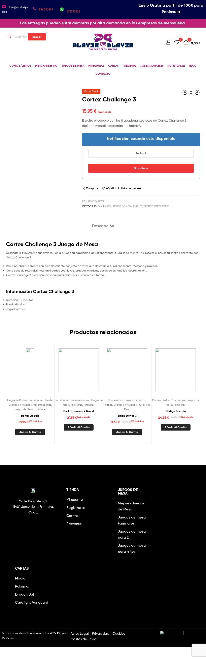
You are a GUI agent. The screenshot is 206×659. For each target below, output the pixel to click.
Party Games (36, 400)
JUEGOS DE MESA (72, 65)
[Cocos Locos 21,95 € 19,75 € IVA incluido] (197, 92)
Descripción (103, 225)
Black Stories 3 (127, 415)
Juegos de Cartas (16, 400)
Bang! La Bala (30, 415)
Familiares (104, 206)
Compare (92, 188)
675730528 (73, 11)
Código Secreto (176, 411)
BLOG (193, 65)
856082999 (46, 9)
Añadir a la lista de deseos (123, 188)
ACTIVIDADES (176, 65)
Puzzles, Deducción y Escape (151, 206)
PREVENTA (129, 65)
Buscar (36, 37)
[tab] (103, 227)
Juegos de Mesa (122, 206)
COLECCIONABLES (152, 65)
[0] (176, 42)
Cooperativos (115, 400)
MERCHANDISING (46, 65)
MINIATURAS (96, 65)
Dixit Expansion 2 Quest (78, 411)
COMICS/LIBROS (20, 65)
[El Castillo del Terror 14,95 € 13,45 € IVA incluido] (185, 92)
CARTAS (113, 65)
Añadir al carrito (30, 432)
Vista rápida (40, 372)
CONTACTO (103, 73)
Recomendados (42, 404)
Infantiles (89, 404)
